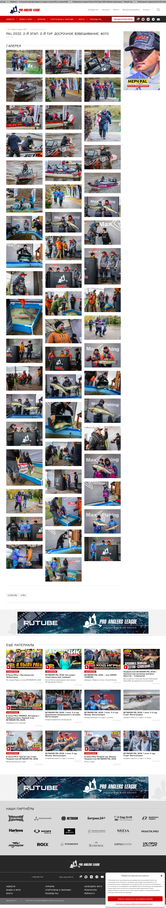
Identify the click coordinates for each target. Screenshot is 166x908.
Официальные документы (131, 10)
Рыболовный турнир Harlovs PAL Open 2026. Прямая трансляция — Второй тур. (42, 2)
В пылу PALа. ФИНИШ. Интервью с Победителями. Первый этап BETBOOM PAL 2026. (22, 717)
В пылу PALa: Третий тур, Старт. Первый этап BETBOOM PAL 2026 (22, 757)
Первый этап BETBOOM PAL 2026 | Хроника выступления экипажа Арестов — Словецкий (139, 673)
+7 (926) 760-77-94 (37, 877)
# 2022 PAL (12, 595)
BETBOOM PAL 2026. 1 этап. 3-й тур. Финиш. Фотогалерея (101, 713)
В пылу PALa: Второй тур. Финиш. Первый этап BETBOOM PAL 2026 (100, 757)
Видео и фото (25, 19)
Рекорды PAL (96, 19)
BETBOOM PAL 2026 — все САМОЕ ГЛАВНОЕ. (100, 675)
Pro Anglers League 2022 (17, 29)
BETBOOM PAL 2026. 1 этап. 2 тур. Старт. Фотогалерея (139, 754)
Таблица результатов (123, 19)
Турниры (41, 19)
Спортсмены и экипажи (62, 19)
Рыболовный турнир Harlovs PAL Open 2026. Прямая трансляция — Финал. (105, 2)
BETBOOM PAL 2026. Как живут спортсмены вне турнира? (60, 675)
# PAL (23, 595)
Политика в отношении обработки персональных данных (134, 904)
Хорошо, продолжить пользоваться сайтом (135, 899)
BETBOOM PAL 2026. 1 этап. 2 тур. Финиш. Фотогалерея (61, 754)
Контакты (146, 10)
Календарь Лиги (93, 10)
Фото (43, 29)
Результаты (106, 10)
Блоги (82, 19)
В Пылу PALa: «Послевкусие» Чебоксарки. (20, 675)
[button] (161, 875)
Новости (10, 19)
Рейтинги (116, 10)
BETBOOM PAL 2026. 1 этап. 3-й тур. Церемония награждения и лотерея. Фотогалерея (63, 714)
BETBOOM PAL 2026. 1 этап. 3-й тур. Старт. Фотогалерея (140, 713)
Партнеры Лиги (11, 900)
